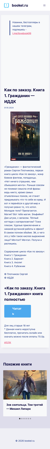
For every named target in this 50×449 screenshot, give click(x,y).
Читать (16, 311)
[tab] (19, 418)
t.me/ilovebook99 (21, 33)
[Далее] (42, 393)
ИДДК (7, 342)
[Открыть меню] (44, 5)
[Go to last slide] (8, 393)
